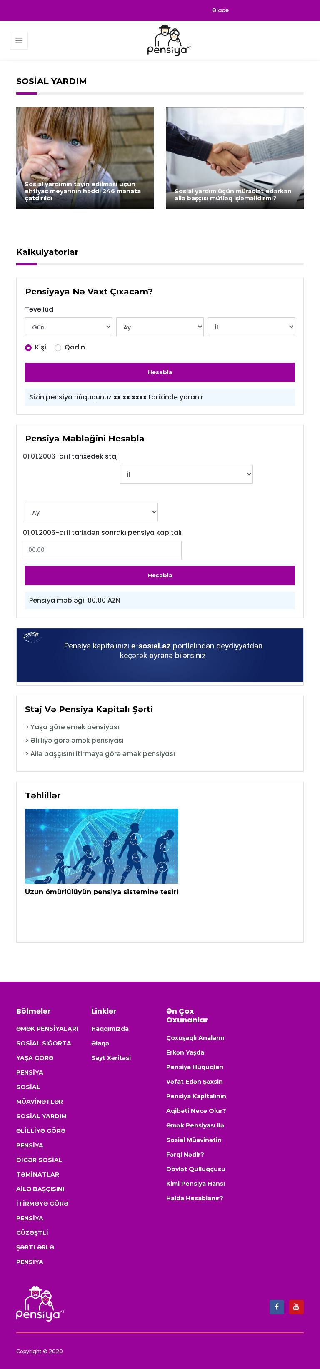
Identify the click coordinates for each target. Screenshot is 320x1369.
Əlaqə (220, 10)
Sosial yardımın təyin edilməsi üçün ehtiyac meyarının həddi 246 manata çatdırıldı (83, 191)
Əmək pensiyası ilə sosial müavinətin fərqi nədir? (195, 1140)
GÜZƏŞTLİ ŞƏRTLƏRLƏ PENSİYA (35, 1247)
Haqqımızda (110, 1028)
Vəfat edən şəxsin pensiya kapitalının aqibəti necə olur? (196, 1096)
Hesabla (160, 372)
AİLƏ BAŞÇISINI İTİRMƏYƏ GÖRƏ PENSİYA (42, 1203)
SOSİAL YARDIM (41, 1116)
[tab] (160, 727)
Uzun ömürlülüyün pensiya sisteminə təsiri (101, 892)
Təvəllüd (39, 309)
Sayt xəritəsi (111, 1058)
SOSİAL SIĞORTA (43, 1043)
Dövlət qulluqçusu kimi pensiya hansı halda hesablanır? (195, 1183)
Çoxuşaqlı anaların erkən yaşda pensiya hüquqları (195, 1052)
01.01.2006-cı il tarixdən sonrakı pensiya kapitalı (102, 532)
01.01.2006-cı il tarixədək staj (70, 456)
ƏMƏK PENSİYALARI (47, 1028)
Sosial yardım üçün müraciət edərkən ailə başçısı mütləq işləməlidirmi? (233, 194)
